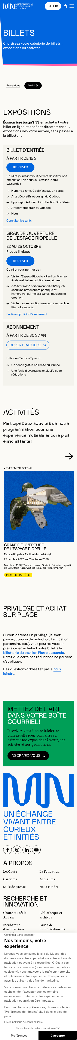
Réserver (20, 167)
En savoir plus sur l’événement (26, 314)
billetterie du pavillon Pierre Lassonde (33, 652)
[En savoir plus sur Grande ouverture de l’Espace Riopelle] (39, 506)
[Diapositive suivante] (69, 456)
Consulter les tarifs (19, 220)
